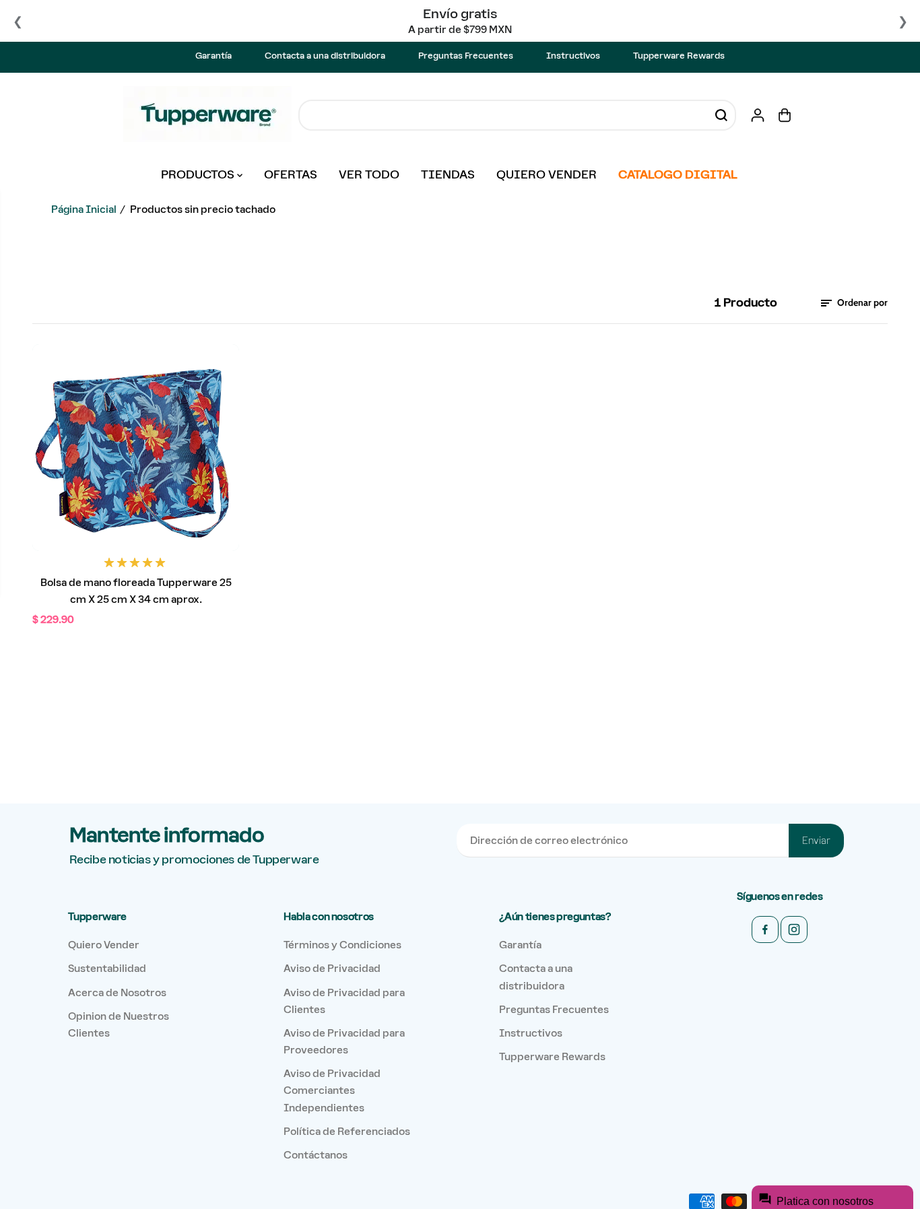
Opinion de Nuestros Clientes (118, 1024)
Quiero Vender (103, 944)
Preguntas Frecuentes (465, 56)
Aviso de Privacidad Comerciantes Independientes (332, 1090)
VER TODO (369, 174)
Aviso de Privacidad (332, 968)
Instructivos (573, 56)
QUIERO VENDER (546, 174)
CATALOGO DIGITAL (677, 174)
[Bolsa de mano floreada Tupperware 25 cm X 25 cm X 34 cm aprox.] (135, 447)
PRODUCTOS (199, 174)
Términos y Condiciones (342, 944)
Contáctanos (316, 1155)
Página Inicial (84, 209)
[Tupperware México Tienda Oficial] (207, 115)
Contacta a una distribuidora (325, 56)
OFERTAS (290, 174)
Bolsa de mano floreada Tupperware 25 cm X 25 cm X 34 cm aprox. (136, 591)
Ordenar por (861, 302)
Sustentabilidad (107, 968)
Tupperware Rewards (679, 56)
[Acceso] (758, 115)
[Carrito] (785, 115)
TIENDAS (448, 174)
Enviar (816, 840)
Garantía (213, 56)
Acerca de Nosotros (117, 992)
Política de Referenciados (347, 1131)
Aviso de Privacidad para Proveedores (344, 1041)
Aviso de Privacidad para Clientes (344, 1001)
